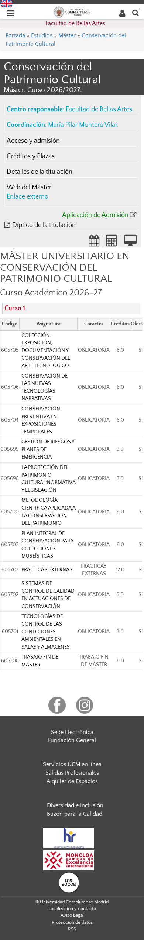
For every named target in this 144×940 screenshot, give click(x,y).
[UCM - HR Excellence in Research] (68, 837)
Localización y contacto (72, 908)
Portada (15, 35)
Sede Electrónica (72, 732)
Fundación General (72, 740)
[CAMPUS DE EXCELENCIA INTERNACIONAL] (68, 859)
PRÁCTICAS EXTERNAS (46, 570)
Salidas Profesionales (72, 773)
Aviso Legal (72, 915)
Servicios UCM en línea (72, 764)
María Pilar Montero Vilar (82, 125)
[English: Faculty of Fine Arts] (6, 3)
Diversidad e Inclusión (75, 805)
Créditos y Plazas (31, 156)
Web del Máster (29, 187)
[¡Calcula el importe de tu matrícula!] (112, 243)
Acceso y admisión (33, 141)
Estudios (41, 35)
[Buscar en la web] (135, 12)
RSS (72, 928)
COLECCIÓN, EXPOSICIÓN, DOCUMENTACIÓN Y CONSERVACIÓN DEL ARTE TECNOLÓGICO (45, 350)
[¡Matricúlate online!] (130, 243)
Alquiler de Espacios (72, 781)
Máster (67, 35)
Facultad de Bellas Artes (75, 23)
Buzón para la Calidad (74, 814)
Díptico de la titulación (44, 225)
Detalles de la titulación (39, 172)
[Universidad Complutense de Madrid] (72, 11)
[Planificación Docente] (94, 243)
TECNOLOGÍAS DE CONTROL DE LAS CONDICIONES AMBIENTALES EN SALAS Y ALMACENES (45, 631)
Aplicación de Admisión (95, 215)
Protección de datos (72, 922)
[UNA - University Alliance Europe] (69, 882)
